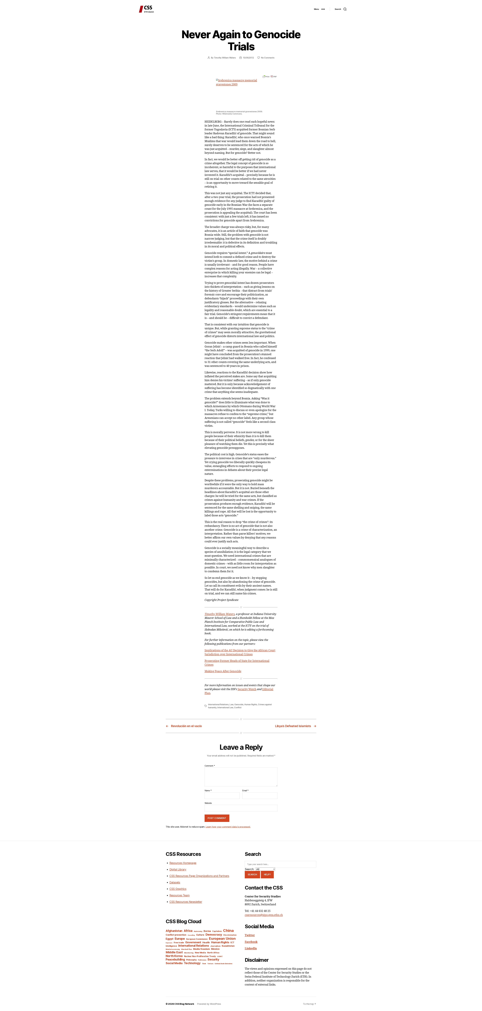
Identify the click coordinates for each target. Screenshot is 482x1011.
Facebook (251, 942)
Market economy (173, 949)
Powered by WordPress (209, 1004)
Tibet (204, 964)
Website (208, 803)
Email (245, 791)
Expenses (169, 943)
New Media (200, 952)
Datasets (174, 882)
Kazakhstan (228, 946)
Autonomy (198, 931)
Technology (192, 963)
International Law (225, 707)
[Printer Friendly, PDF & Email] (269, 76)
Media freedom (201, 949)
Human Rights (250, 704)
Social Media (174, 963)
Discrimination (229, 935)
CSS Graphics (177, 888)
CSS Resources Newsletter (185, 901)
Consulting (191, 935)
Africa (188, 931)
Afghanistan (174, 930)
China (228, 930)
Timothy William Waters (225, 57)
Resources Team (179, 895)
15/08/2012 (248, 57)
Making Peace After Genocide (223, 671)
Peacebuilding (175, 959)
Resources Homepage (182, 863)
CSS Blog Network (184, 1004)
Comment (210, 766)
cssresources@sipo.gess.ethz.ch (264, 915)
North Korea (174, 956)
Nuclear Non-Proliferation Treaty (200, 956)
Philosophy (191, 960)
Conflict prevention (176, 934)
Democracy (214, 934)
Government (193, 942)
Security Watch (247, 689)
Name (208, 791)
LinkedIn (251, 948)
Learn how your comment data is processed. (228, 826)
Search (252, 874)
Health (206, 942)
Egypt (169, 938)
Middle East (174, 952)
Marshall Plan (186, 949)
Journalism (215, 946)
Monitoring (188, 953)
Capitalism (217, 931)
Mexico (215, 949)
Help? (267, 874)
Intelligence (171, 946)
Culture (200, 934)
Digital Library (177, 869)
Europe (180, 939)
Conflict (237, 707)
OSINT (220, 956)
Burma (207, 931)
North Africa (213, 952)
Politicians (202, 960)
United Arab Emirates (223, 964)
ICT (232, 942)
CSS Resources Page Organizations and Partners (199, 875)
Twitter (250, 935)
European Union (222, 938)
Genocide (238, 704)
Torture (210, 964)
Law (231, 704)
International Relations (218, 704)
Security (213, 959)
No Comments (267, 57)
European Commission (197, 939)
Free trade (179, 942)
